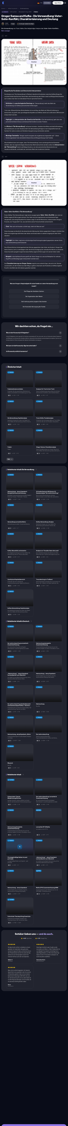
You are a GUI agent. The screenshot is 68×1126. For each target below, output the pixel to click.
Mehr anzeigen (5, 31)
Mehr (8, 459)
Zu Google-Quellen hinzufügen (26, 23)
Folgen (13, 23)
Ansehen (34, 62)
